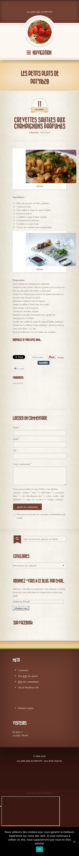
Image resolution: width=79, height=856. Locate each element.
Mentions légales (26, 707)
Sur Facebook (22, 623)
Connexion (23, 670)
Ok (39, 849)
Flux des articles (28, 675)
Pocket (61, 357)
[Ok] (74, 842)
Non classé (45, 132)
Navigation (41, 52)
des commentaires (28, 681)
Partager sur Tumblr (43, 363)
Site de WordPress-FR (28, 687)
